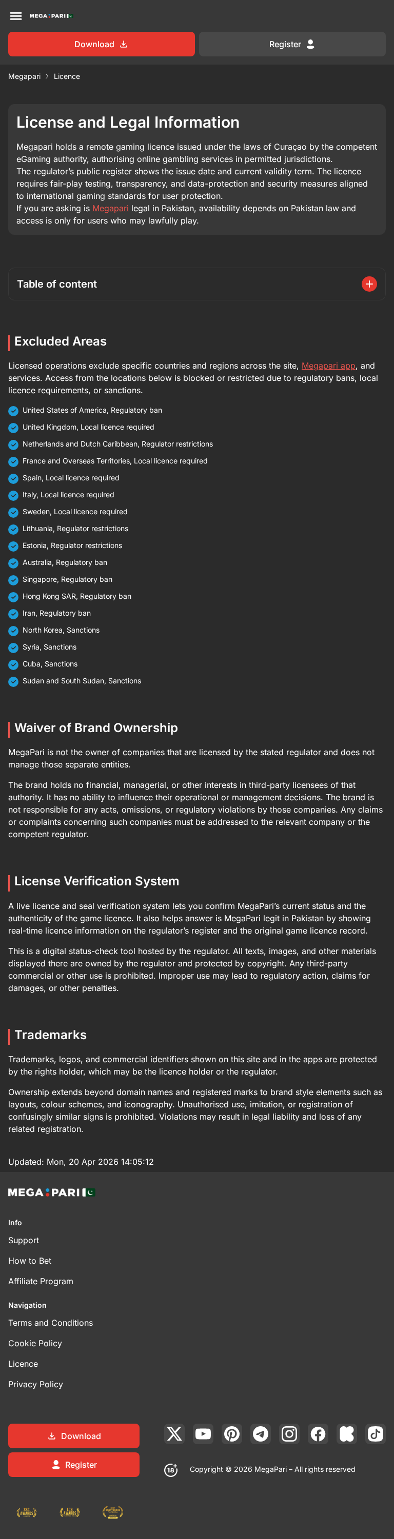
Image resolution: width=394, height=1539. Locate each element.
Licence (23, 1364)
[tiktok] (375, 1434)
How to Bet (29, 1261)
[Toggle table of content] (369, 284)
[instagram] (289, 1434)
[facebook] (318, 1434)
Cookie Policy (35, 1343)
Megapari (24, 76)
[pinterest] (232, 1434)
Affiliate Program (40, 1281)
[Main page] (51, 16)
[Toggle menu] (16, 16)
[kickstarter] (347, 1434)
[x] (174, 1434)
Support (23, 1240)
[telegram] (260, 1434)
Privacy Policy (35, 1384)
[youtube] (203, 1434)
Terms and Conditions (50, 1323)
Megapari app (329, 365)
